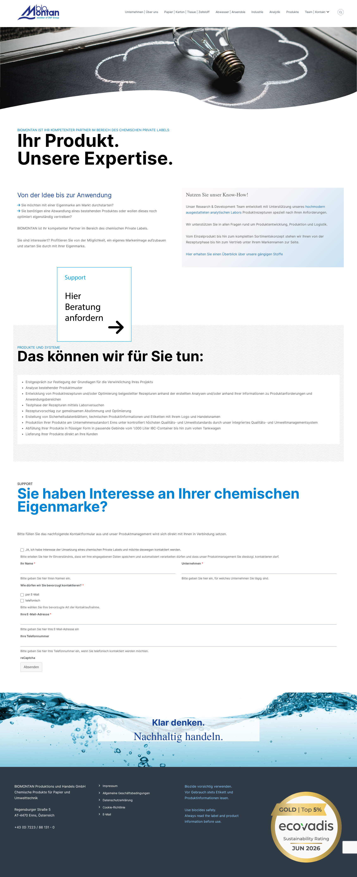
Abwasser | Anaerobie (230, 12)
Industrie (257, 12)
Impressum (110, 786)
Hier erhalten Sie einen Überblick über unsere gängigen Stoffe (234, 254)
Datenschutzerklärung (118, 800)
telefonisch (32, 600)
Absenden (31, 667)
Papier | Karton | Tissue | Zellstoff (186, 12)
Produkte (292, 12)
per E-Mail (32, 594)
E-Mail (107, 814)
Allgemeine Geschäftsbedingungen (126, 793)
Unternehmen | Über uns (141, 12)
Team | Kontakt (315, 12)
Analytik (274, 12)
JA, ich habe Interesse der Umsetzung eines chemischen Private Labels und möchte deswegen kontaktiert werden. (103, 549)
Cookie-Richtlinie (114, 807)
